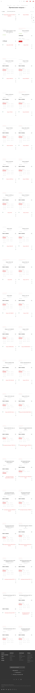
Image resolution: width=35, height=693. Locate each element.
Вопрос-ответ (29, 658)
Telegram (16, 679)
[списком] (32, 11)
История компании (12, 656)
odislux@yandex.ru (18, 672)
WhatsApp (21, 679)
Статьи (20, 658)
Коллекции (20, 657)
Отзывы (11, 658)
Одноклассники (19, 679)
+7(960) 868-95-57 (15, 670)
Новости (11, 657)
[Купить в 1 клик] (15, 18)
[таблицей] (33, 11)
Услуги (2, 658)
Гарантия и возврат (30, 657)
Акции (2, 656)
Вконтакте (14, 679)
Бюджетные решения (22, 656)
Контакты (28, 662)
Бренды (2, 660)
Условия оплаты (29, 656)
